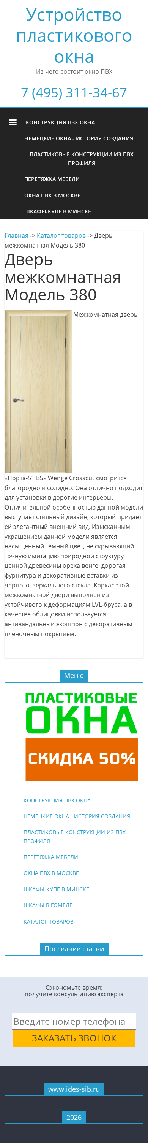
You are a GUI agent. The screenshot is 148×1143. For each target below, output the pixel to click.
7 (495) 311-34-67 (74, 92)
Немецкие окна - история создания (78, 138)
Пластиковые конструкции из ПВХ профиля (82, 158)
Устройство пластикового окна (74, 35)
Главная (16, 235)
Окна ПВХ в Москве (52, 195)
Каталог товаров (61, 235)
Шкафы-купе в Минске (57, 211)
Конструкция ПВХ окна (60, 122)
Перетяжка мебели (52, 179)
